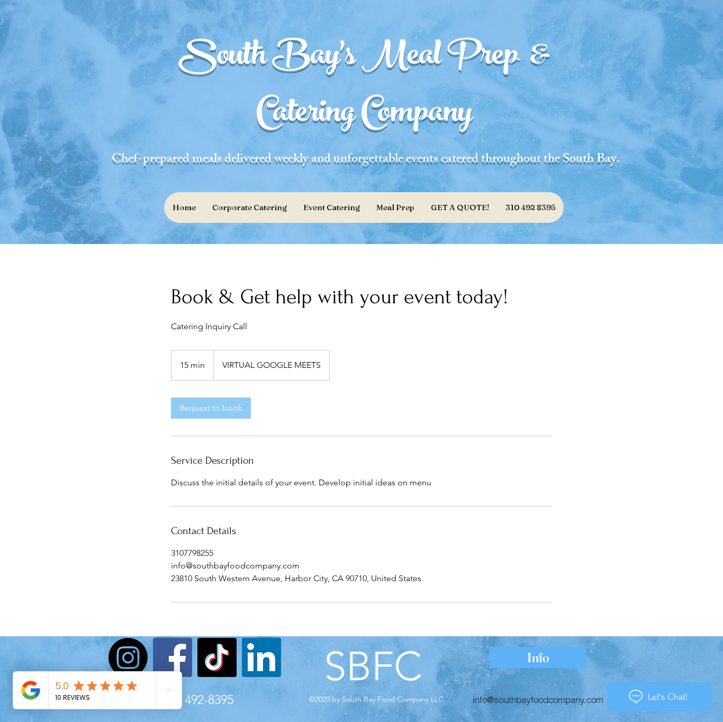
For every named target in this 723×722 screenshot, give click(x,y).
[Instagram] (128, 657)
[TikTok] (217, 657)
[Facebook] (172, 657)
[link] (211, 408)
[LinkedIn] (261, 657)
